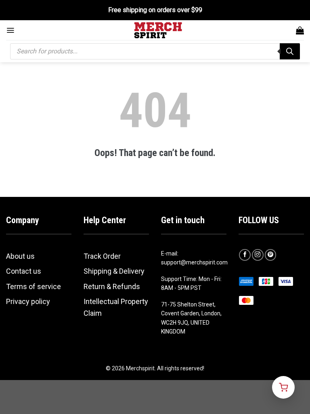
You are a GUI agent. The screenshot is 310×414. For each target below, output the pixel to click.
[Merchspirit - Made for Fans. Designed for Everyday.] (158, 30)
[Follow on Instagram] (258, 255)
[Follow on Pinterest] (270, 255)
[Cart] (300, 30)
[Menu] (10, 30)
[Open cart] (283, 387)
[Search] (290, 51)
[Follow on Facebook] (245, 255)
